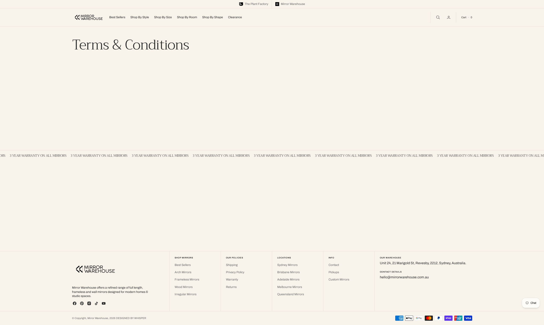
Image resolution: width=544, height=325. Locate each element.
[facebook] (74, 303)
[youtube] (103, 303)
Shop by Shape (212, 17)
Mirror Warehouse (97, 318)
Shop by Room (187, 17)
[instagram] (89, 303)
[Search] (437, 17)
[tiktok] (96, 303)
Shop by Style (139, 17)
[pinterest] (81, 303)
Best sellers (117, 17)
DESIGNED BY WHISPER (131, 318)
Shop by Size (163, 17)
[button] (449, 17)
